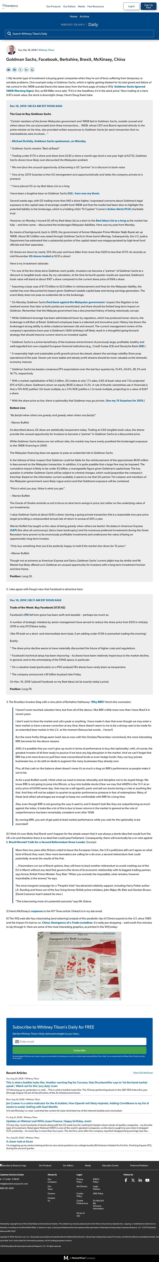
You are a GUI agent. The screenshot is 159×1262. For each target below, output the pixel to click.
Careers (51, 1193)
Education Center (110, 1165)
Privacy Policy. (17, 1058)
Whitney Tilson (46, 49)
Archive (84, 16)
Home (73, 16)
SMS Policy (98, 1193)
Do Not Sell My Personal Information (98, 1204)
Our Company (52, 1180)
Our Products (53, 6)
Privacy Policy (80, 1180)
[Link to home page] (13, 6)
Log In (131, 6)
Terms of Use (80, 1214)
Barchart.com (20, 1237)
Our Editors (69, 6)
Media (81, 6)
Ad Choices (82, 1186)
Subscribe (79, 1050)
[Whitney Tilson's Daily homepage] (79, 25)
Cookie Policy (80, 1194)
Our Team (50, 1187)
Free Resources (95, 6)
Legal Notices (96, 1187)
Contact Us (51, 1199)
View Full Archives (143, 1072)
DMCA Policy (96, 1180)
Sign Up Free (148, 6)
